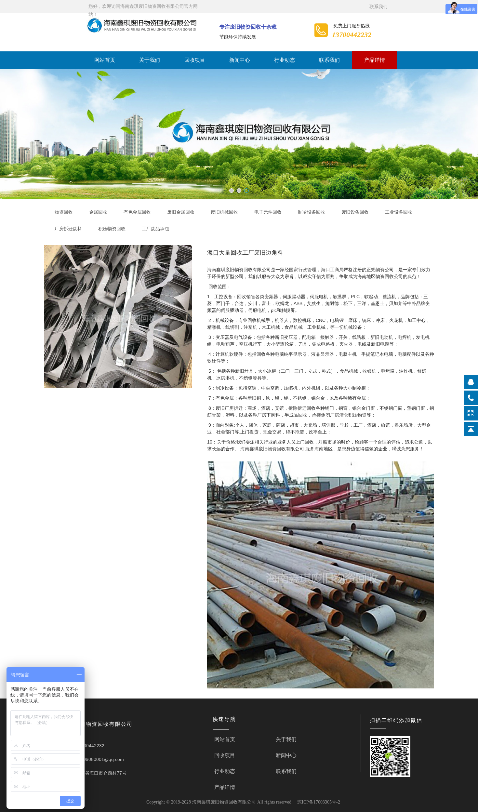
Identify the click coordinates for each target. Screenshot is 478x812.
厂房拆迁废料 (68, 228)
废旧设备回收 (355, 212)
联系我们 (378, 6)
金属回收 (98, 212)
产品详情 (374, 60)
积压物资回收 (112, 228)
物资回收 (64, 212)
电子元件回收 (268, 212)
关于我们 (149, 60)
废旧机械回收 (224, 212)
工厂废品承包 (155, 228)
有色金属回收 (137, 212)
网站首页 (104, 60)
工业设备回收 (398, 212)
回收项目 (194, 60)
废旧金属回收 (180, 212)
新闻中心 (239, 60)
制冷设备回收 (311, 212)
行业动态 (284, 60)
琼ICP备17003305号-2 (318, 802)
